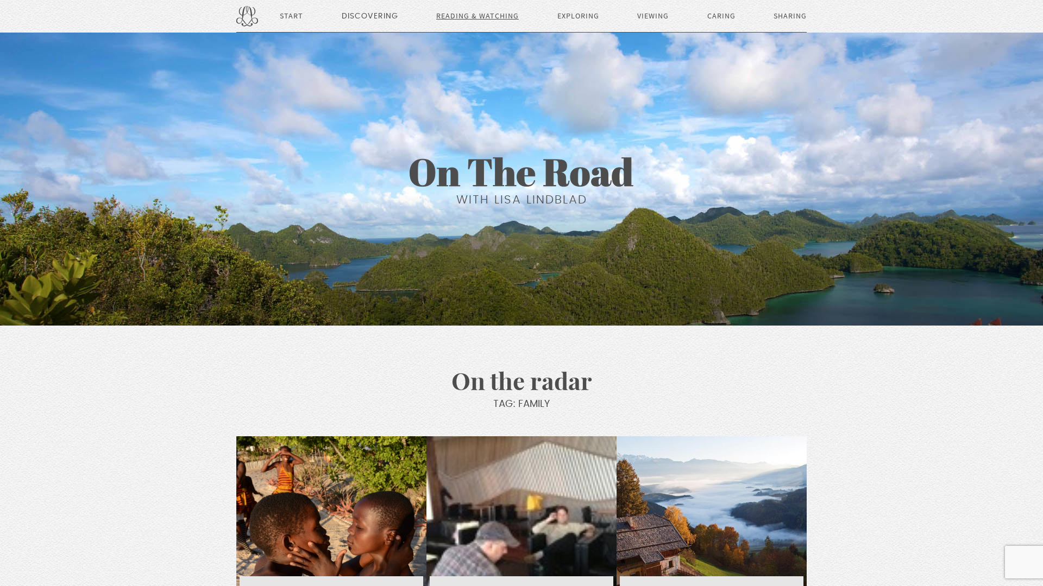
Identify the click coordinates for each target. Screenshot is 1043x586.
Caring (721, 16)
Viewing (653, 16)
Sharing (790, 16)
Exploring (578, 16)
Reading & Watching (477, 16)
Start (291, 16)
